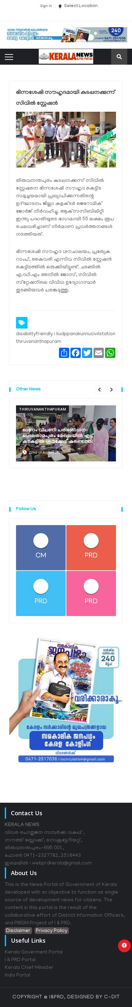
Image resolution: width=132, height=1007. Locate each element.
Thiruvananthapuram (42, 409)
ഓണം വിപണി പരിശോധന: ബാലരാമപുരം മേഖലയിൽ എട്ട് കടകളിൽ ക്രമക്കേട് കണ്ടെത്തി (58, 436)
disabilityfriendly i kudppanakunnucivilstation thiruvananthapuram (65, 338)
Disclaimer (18, 931)
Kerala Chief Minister (29, 968)
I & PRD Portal (20, 960)
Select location (80, 6)
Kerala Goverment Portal (33, 952)
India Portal (17, 976)
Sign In (46, 6)
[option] (66, 433)
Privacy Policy (51, 931)
